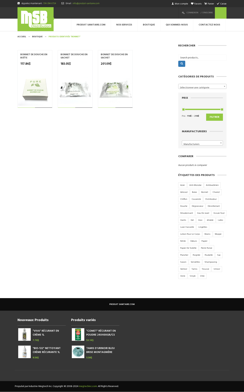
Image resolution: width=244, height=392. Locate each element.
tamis (194, 269)
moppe (218, 234)
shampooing (211, 262)
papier (204, 241)
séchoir (183, 269)
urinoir (217, 269)
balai (194, 192)
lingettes (202, 227)
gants (183, 220)
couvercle (196, 199)
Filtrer (214, 117)
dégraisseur (197, 206)
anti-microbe (195, 185)
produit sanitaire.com (122, 304)
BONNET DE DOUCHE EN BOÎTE (33, 56)
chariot (216, 192)
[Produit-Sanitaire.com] (36, 19)
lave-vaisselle (187, 227)
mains (207, 234)
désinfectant (214, 206)
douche (183, 206)
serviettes (195, 262)
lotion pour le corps (190, 234)
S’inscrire (207, 13)
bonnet (204, 192)
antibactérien (212, 185)
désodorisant (186, 213)
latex (220, 220)
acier (182, 185)
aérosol (184, 192)
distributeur (211, 199)
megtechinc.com (88, 386)
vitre (202, 276)
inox (200, 220)
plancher (184, 255)
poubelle (209, 255)
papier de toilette (188, 248)
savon (183, 262)
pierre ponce (206, 248)
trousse (205, 269)
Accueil (22, 36)
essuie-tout (219, 213)
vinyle (193, 276)
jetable (210, 220)
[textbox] (202, 88)
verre (182, 276)
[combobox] (202, 86)
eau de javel (203, 213)
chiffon (183, 199)
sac (219, 255)
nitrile (183, 241)
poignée (196, 255)
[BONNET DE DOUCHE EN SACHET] (75, 90)
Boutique (37, 36)
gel (192, 220)
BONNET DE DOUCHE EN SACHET (74, 56)
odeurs (193, 241)
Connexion (192, 13)
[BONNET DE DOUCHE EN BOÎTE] (35, 90)
